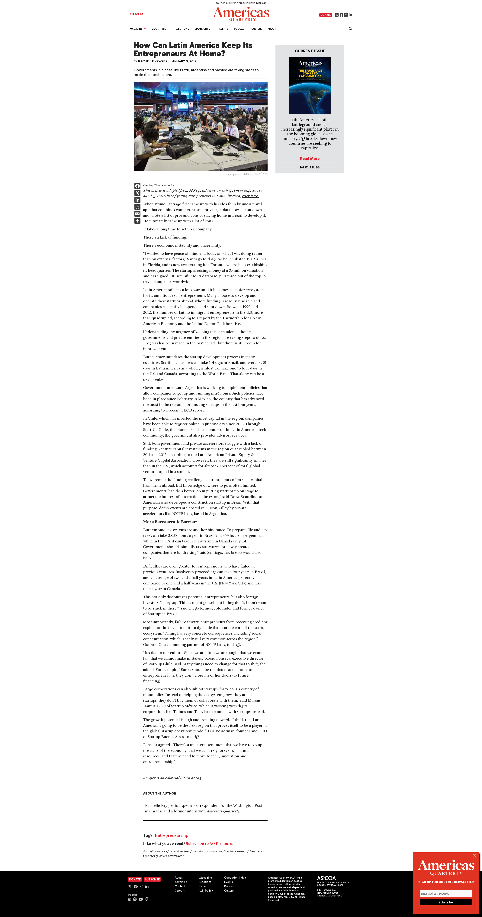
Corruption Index (235, 877)
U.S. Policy (206, 890)
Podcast (240, 29)
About (179, 877)
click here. (250, 196)
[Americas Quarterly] (241, 13)
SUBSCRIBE (136, 14)
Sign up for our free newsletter (446, 881)
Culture (256, 29)
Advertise (181, 882)
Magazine (205, 877)
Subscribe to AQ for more (209, 844)
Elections (182, 29)
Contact (180, 886)
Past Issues (310, 167)
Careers (180, 890)
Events (223, 29)
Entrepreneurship (171, 835)
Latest (203, 886)
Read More (310, 158)
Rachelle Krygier (153, 61)
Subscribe (152, 879)
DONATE (326, 15)
